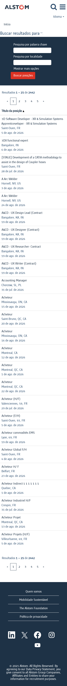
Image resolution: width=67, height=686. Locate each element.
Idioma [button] (57, 17)
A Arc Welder (10, 179)
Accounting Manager (14, 280)
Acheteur (7, 297)
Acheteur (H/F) (11, 399)
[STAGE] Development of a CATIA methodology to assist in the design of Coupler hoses (31, 159)
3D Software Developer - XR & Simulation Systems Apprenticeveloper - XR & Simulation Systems (32, 121)
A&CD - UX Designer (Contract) (20, 229)
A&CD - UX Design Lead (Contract (22, 213)
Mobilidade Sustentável (33, 600)
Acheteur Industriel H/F (16, 500)
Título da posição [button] (12, 111)
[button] (62, 7)
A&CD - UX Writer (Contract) (19, 263)
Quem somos (34, 591)
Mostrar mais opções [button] (26, 68)
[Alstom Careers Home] (15, 6)
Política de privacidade (33, 616)
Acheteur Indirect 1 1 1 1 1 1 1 (20, 483)
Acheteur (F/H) (11, 416)
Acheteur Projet (11, 517)
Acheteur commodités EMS (18, 432)
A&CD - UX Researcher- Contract (21, 246)
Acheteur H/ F (10, 466)
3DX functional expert (15, 140)
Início (7, 24)
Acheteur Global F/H (14, 449)
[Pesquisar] (53, 7)
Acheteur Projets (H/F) (16, 534)
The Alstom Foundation (33, 608)
